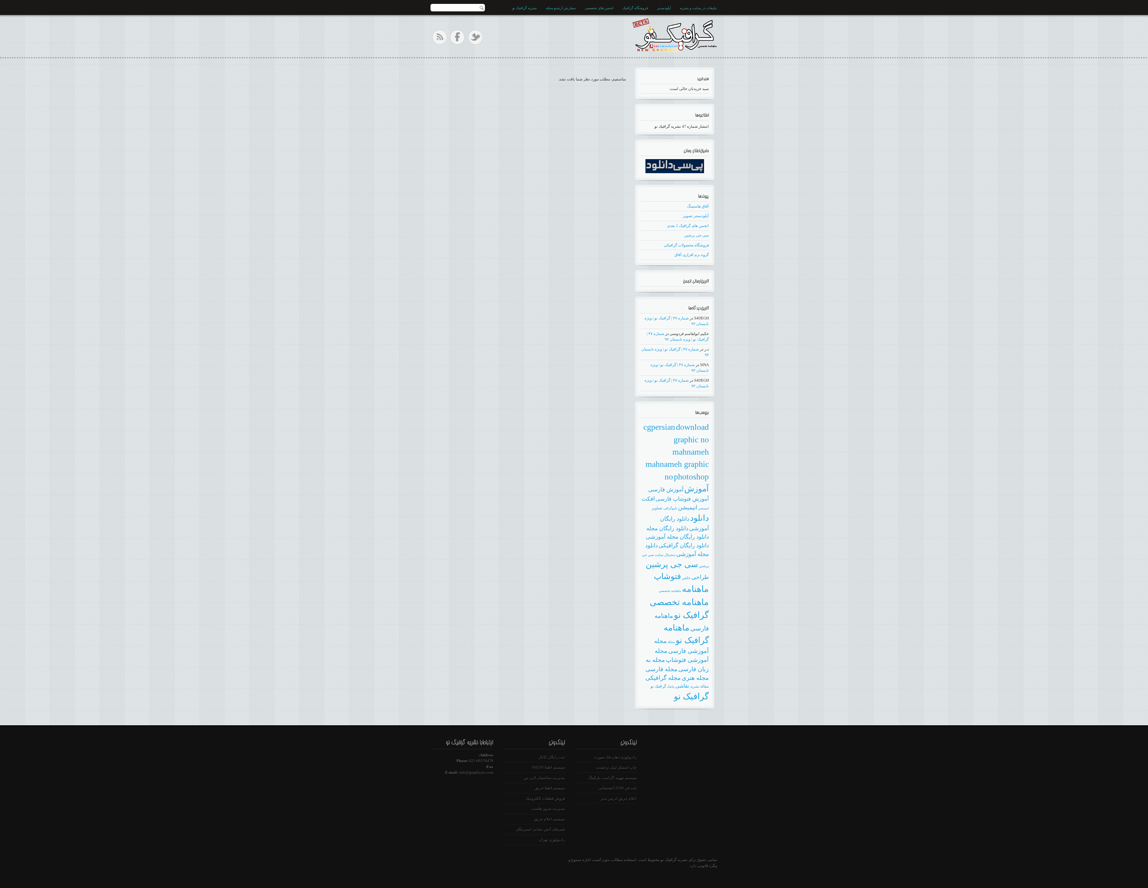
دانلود (699, 518)
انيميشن (703, 508)
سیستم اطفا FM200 (548, 767)
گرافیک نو (691, 696)
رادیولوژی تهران (552, 839)
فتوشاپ (667, 576)
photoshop (691, 476)
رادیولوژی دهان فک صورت (615, 757)
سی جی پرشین (696, 235)
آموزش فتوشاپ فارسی (682, 499)
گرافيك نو (658, 686)
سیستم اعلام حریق (549, 819)
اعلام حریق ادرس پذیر (619, 798)
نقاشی (682, 686)
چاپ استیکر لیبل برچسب (616, 767)
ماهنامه (695, 589)
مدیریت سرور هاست (548, 808)
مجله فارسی (661, 669)
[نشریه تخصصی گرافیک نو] (674, 34)
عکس (686, 578)
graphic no (691, 439)
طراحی (700, 577)
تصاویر (657, 508)
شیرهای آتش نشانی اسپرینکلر (540, 829)
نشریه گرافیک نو (524, 8)
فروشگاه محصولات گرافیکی (686, 245)
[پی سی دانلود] (674, 172)
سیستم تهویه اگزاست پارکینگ (612, 778)
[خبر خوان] (439, 37)
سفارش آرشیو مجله (561, 8)
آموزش (696, 488)
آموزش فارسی (665, 489)
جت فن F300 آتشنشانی (617, 788)
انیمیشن (687, 507)
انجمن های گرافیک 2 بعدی (688, 225)
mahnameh (690, 451)
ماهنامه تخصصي (670, 590)
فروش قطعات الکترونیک (545, 798)
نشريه (694, 686)
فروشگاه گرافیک (635, 8)
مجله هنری (695, 677)
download (692, 427)
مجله (671, 642)
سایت (659, 555)
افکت (648, 499)
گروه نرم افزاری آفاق (691, 254)
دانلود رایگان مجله (667, 528)
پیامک (670, 686)
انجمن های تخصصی (599, 8)
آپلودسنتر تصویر (696, 216)
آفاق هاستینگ (698, 206)
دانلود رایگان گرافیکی (684, 545)
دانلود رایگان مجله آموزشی (677, 537)
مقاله (704, 686)
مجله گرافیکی (663, 677)
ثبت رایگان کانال (551, 757)
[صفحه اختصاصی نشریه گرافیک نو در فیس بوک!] (457, 37)
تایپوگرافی (670, 508)
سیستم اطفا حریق (550, 788)
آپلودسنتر (664, 8)
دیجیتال (669, 555)
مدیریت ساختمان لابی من (544, 778)
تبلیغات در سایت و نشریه (698, 8)
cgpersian (659, 427)
